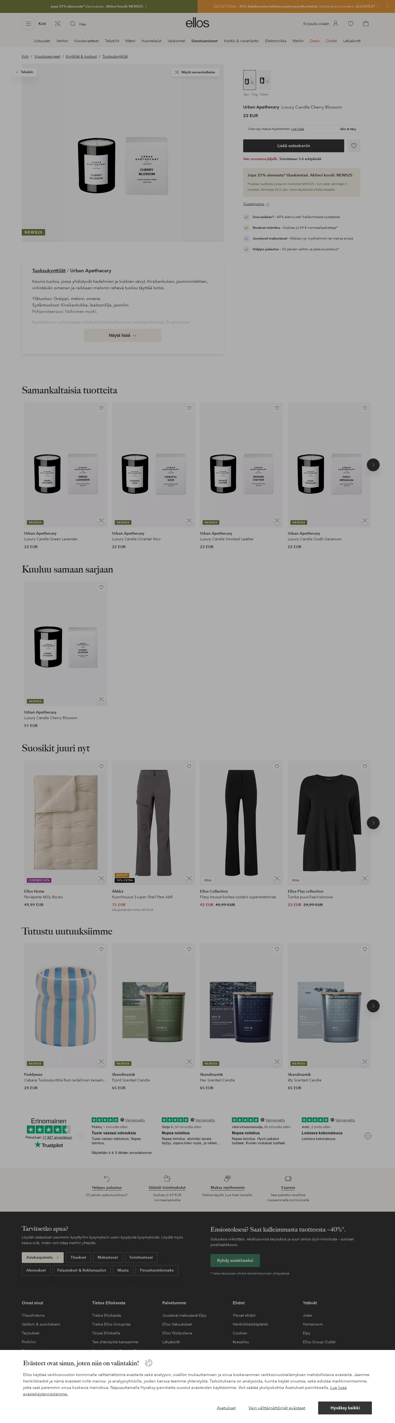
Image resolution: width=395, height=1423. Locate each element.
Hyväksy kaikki (345, 1407)
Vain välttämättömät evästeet (277, 1407)
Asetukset (226, 1407)
